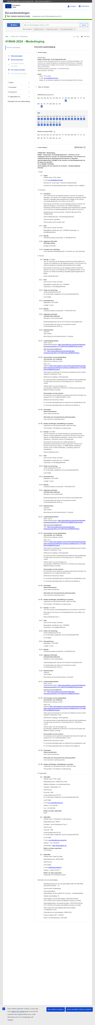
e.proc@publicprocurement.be (57, 840)
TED (6, 36)
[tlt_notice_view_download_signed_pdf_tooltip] (66, 100)
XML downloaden (16, 56)
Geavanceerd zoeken (52, 29)
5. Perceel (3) (12, 92)
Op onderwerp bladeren (67, 29)
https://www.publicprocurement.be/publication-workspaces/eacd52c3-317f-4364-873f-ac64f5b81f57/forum (61, 352)
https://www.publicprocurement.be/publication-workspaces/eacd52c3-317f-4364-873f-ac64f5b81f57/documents (65, 345)
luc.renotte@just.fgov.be (51, 78)
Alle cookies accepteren (56, 1009)
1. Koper (10, 82)
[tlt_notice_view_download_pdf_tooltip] (39, 119)
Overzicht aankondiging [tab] (13, 47)
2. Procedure (12, 87)
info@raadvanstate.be (55, 867)
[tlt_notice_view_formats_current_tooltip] (84, 147)
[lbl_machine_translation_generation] (54, 131)
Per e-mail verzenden (18, 69)
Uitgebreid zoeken (39, 29)
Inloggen (73, 6)
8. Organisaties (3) (14, 96)
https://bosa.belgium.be (59, 845)
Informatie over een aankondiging (19, 101)
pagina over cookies (18, 1011)
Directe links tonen (17, 59)
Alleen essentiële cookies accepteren (79, 1009)
